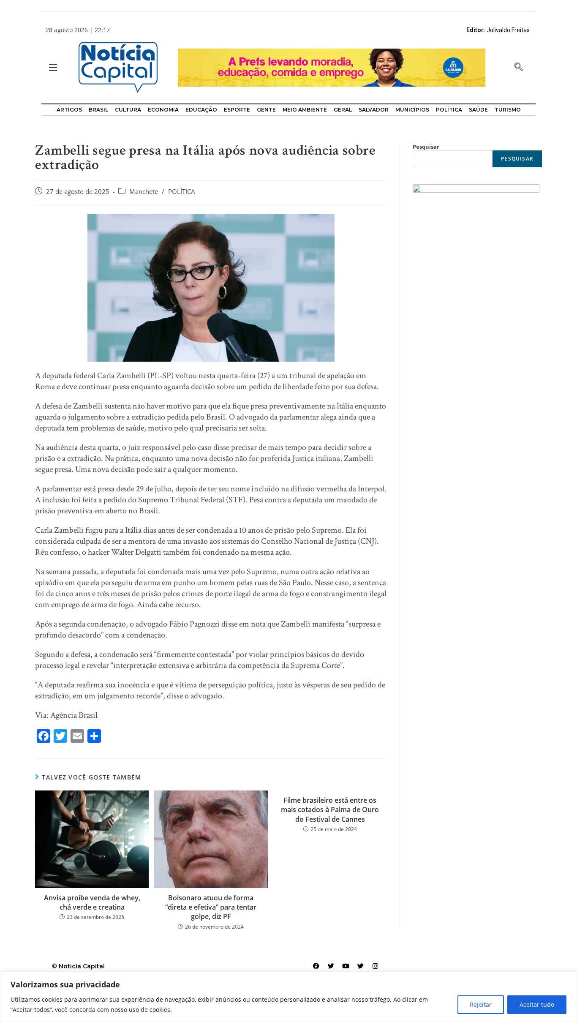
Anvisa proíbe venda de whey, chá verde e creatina (92, 902)
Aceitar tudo (537, 1004)
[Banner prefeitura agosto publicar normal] (331, 67)
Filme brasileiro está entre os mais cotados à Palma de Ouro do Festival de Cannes (330, 810)
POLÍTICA (181, 192)
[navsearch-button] (518, 67)
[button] (52, 68)
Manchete (143, 192)
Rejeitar (481, 1004)
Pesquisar (426, 146)
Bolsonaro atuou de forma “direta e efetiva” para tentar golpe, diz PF (210, 907)
